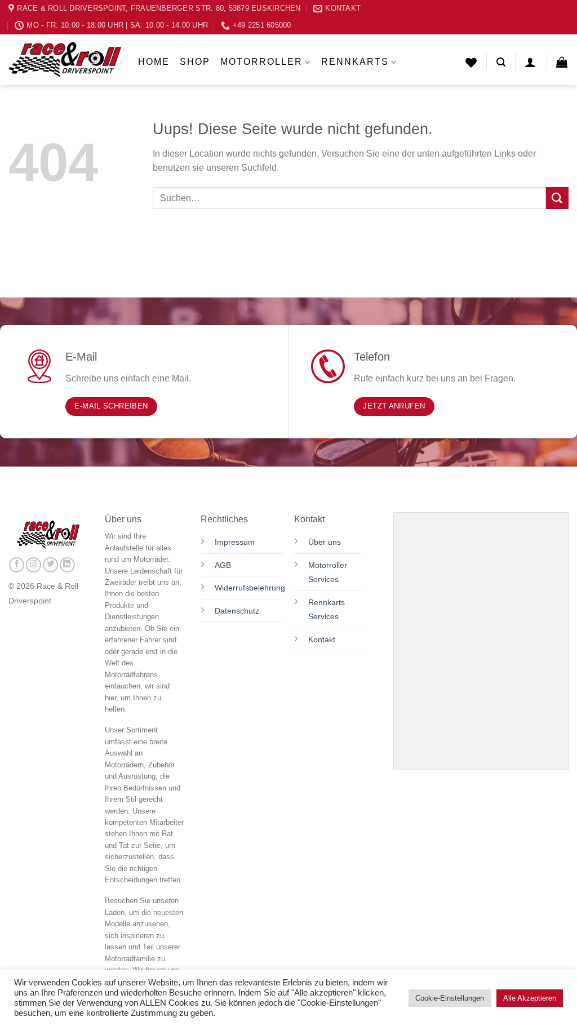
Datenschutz (238, 610)
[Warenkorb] (562, 62)
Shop (195, 61)
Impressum (235, 542)
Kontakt (321, 639)
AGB (223, 565)
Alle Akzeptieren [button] (529, 998)
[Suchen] (500, 62)
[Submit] (557, 198)
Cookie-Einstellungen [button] (449, 998)
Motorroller (261, 61)
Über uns (324, 542)
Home (154, 61)
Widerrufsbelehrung (250, 587)
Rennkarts (355, 61)
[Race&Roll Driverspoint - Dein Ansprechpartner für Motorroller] (64, 59)
